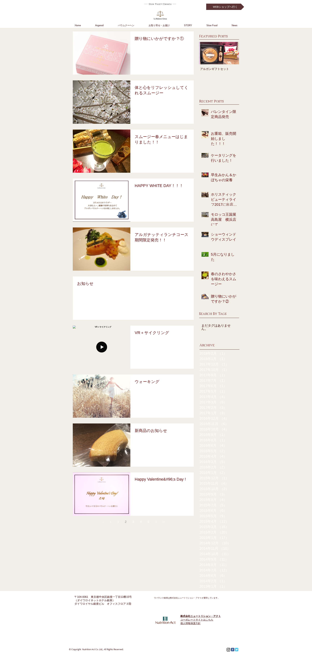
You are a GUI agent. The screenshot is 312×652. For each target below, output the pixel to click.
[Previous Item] (205, 53)
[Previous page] (110, 522)
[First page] (103, 522)
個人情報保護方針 (190, 623)
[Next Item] (233, 53)
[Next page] (156, 522)
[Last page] (163, 522)
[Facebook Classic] (232, 649)
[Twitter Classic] (236, 649)
